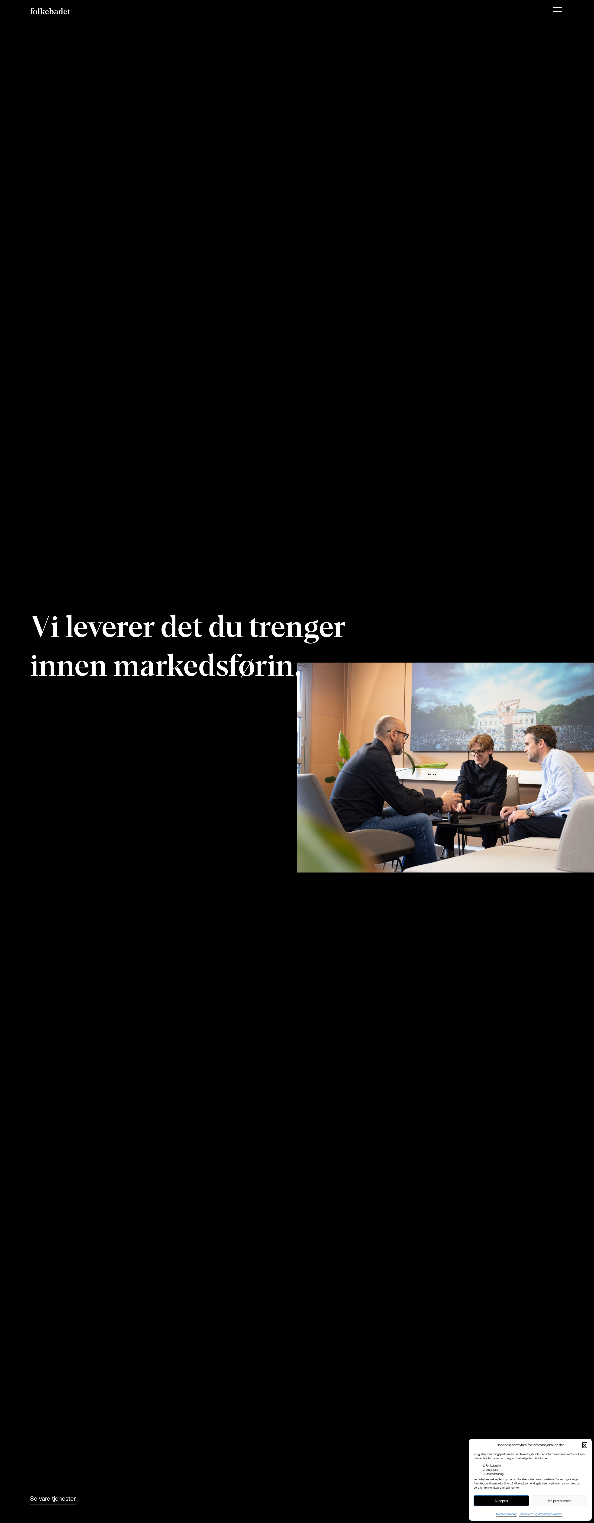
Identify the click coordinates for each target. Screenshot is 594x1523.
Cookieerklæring (506, 1514)
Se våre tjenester (53, 1498)
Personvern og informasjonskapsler (540, 1514)
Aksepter (501, 1501)
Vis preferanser (559, 1501)
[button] (584, 1444)
